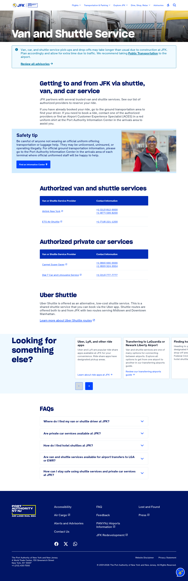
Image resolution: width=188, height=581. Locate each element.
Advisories (158, 5)
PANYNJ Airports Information (108, 525)
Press (142, 515)
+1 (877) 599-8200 (107, 212)
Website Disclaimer (144, 557)
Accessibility (63, 507)
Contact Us (61, 531)
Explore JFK (119, 5)
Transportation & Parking (96, 5)
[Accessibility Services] (168, 5)
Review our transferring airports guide (143, 373)
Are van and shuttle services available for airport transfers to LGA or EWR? (89, 459)
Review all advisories (35, 64)
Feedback (103, 515)
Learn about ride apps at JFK (94, 374)
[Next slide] (89, 386)
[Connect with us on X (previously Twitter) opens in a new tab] (65, 544)
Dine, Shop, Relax (139, 5)
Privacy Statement (167, 557)
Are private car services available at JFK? (72, 433)
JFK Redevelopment (110, 535)
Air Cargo (60, 515)
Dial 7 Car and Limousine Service (62, 275)
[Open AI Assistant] (180, 573)
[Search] (174, 5)
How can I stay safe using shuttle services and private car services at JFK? (89, 473)
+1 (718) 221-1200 (107, 221)
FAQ (99, 507)
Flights (75, 5)
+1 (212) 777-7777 (107, 275)
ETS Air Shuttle (52, 221)
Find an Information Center (32, 164)
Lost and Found (149, 507)
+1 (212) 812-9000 (107, 209)
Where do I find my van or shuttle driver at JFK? (76, 421)
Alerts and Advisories (68, 523)
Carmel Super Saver (54, 264)
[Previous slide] (79, 386)
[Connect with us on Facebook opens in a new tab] (56, 544)
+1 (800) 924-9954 (107, 266)
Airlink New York (52, 211)
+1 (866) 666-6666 (107, 262)
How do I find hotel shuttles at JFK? (68, 445)
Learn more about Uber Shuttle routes (67, 320)
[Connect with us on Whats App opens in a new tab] (75, 544)
